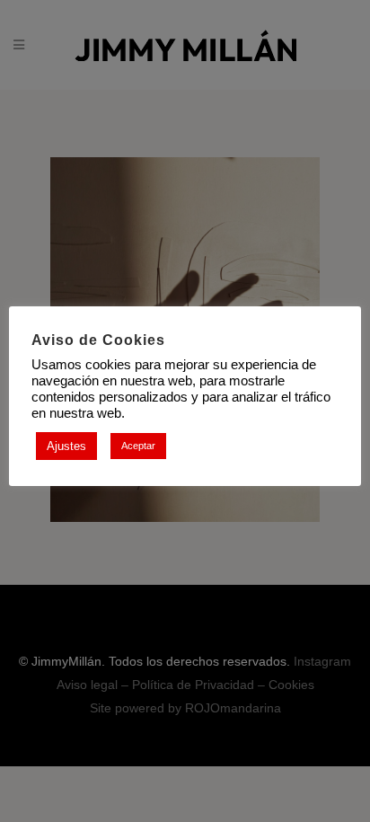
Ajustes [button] (66, 446)
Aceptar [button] (138, 445)
